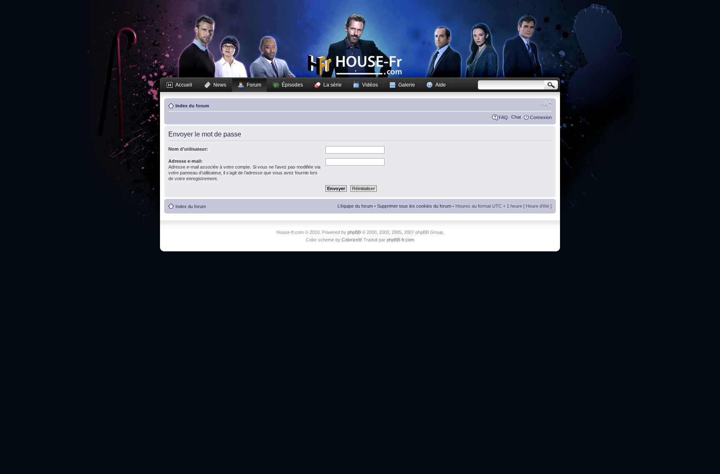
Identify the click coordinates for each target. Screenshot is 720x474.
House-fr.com (355, 65)
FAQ (503, 117)
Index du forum (192, 105)
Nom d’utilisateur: (188, 148)
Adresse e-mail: (185, 161)
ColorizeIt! (352, 239)
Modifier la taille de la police (546, 104)
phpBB (354, 232)
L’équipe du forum (355, 205)
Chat (516, 116)
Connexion (541, 117)
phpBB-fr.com (400, 239)
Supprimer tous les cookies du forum (414, 205)
